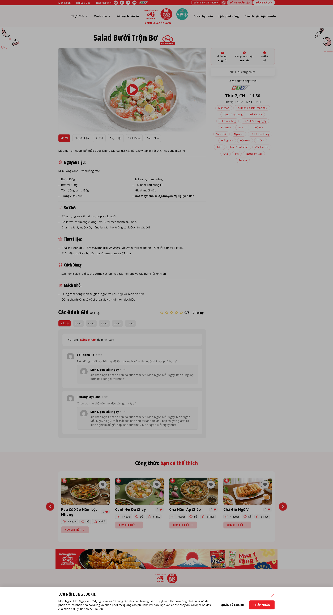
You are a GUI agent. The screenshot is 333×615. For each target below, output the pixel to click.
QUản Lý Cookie (232, 605)
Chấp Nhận (261, 605)
